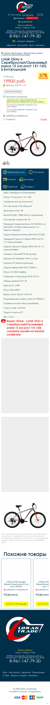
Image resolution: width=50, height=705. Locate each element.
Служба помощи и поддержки (25, 691)
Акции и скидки (19, 675)
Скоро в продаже (16, 604)
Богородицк (28, 15)
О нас (6, 675)
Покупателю (38, 672)
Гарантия (11, 45)
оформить (32, 18)
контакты (39, 45)
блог (31, 45)
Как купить (22, 45)
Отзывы (43, 119)
